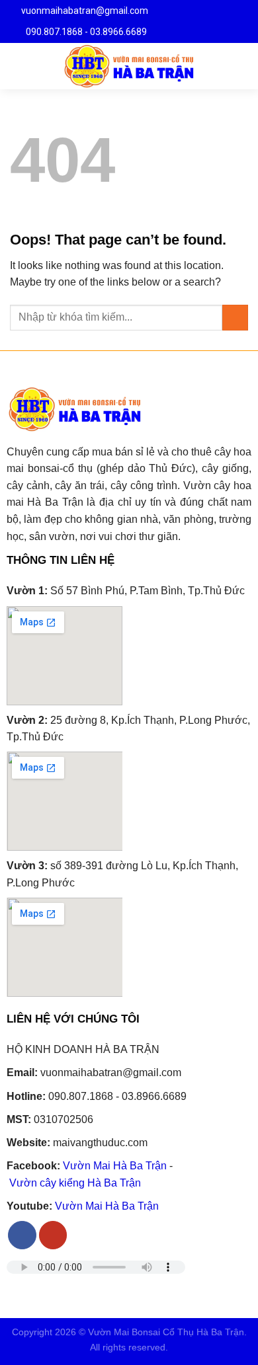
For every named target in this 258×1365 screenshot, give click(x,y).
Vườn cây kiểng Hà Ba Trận (75, 1183)
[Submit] (235, 318)
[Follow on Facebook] (22, 1235)
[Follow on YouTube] (53, 1235)
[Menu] (18, 66)
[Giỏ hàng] (241, 66)
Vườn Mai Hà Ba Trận (115, 1165)
